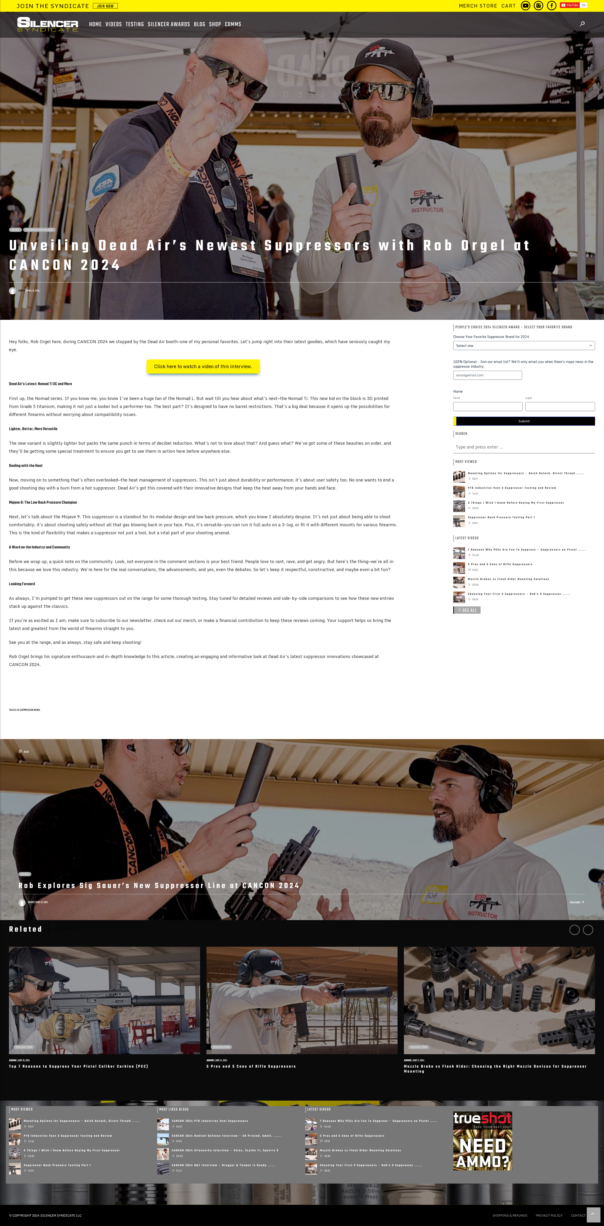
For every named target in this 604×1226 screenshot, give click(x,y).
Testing (135, 24)
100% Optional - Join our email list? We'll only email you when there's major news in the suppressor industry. (523, 364)
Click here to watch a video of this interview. (203, 366)
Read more (575, 903)
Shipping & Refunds (509, 1215)
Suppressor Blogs (39, 230)
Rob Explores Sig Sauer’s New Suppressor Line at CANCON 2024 (159, 886)
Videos (114, 24)
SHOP (215, 24)
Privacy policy (549, 1215)
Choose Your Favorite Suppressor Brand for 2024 (491, 336)
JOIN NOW (105, 5)
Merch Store (478, 6)
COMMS (233, 24)
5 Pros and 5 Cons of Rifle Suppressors (251, 1067)
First (456, 398)
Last (528, 398)
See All (470, 610)
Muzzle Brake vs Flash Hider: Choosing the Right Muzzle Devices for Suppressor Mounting (495, 1069)
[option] (104, 1013)
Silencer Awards (169, 24)
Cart (508, 6)
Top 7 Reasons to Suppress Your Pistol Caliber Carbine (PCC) (79, 1067)
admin (21, 291)
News (15, 230)
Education (24, 1047)
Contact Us (581, 1215)
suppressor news (30, 710)
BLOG (200, 24)
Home (95, 24)
